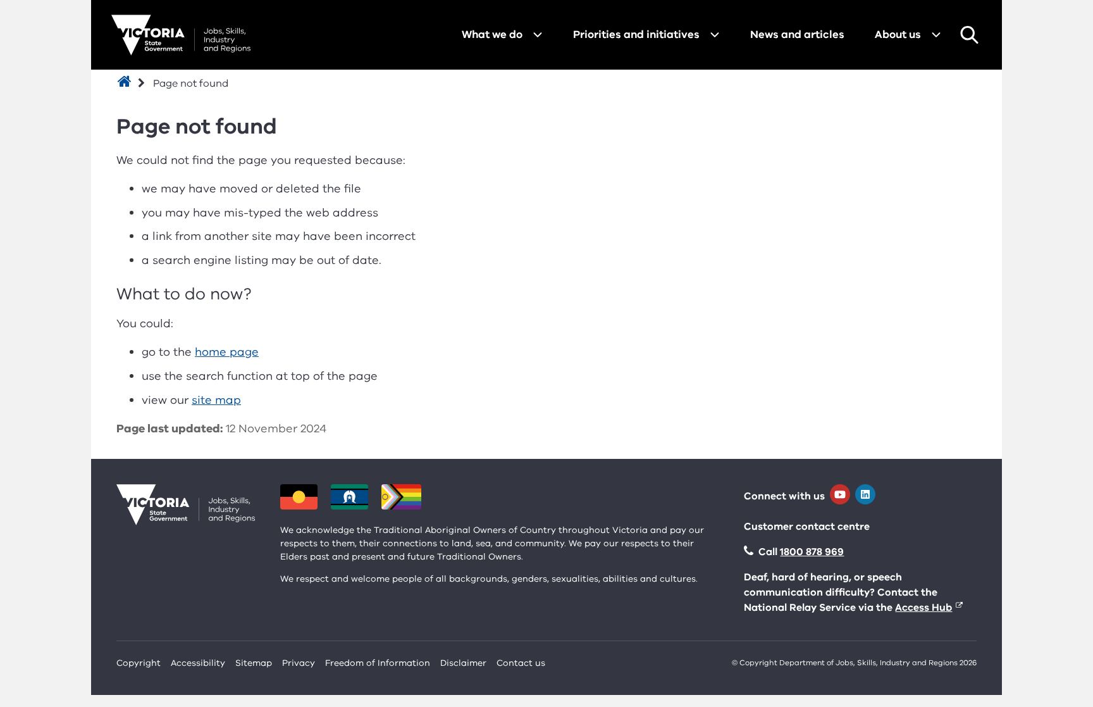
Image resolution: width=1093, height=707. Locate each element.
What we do (492, 34)
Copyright (138, 663)
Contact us (521, 663)
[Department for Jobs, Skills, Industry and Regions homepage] (180, 35)
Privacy (298, 663)
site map (216, 400)
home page (227, 352)
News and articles (797, 34)
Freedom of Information (377, 663)
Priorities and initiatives (636, 34)
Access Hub (923, 608)
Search (969, 34)
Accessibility (198, 663)
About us (898, 34)
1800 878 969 (812, 552)
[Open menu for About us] (936, 35)
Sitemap (253, 663)
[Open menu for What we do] (538, 35)
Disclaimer (463, 663)
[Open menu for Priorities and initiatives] (715, 35)
